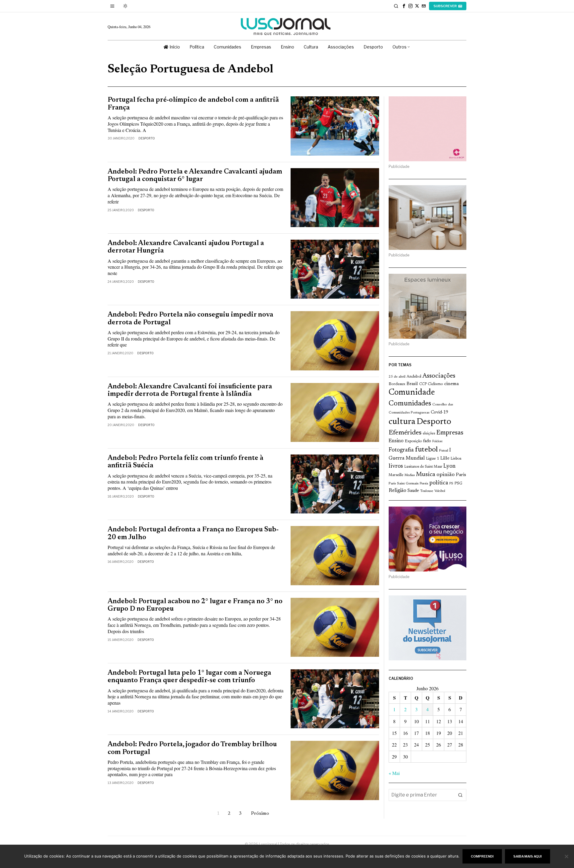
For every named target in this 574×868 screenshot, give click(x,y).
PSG (458, 483)
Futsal (443, 450)
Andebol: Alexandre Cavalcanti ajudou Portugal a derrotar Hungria (186, 247)
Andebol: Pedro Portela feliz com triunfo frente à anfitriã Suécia (185, 462)
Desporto (146, 138)
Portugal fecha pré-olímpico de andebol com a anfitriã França (193, 104)
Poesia (424, 483)
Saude (413, 491)
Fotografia (401, 450)
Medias (409, 475)
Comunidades (410, 403)
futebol (426, 450)
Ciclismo (435, 384)
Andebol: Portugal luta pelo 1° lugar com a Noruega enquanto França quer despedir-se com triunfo (189, 677)
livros (396, 466)
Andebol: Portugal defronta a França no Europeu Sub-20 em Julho (193, 533)
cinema (451, 383)
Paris (461, 475)
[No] (567, 856)
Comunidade (412, 393)
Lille (444, 458)
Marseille (396, 475)
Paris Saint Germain (404, 483)
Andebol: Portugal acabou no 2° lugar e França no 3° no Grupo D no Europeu (195, 605)
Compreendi (482, 856)
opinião (445, 475)
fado (427, 441)
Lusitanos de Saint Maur (423, 467)
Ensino (396, 441)
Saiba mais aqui (527, 856)
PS (451, 483)
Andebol (414, 376)
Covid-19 (439, 412)
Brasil (412, 384)
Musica (425, 475)
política (438, 483)
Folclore (437, 441)
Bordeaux (397, 384)
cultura (402, 421)
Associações (438, 376)
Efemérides (405, 432)
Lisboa (456, 458)
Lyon (449, 466)
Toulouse (426, 491)
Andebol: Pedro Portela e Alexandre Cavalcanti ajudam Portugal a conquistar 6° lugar (195, 175)
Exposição (413, 441)
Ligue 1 (432, 459)
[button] (460, 795)
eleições (429, 433)
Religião (397, 490)
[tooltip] (404, 6)
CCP (423, 384)
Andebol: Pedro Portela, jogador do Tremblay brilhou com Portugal (192, 748)
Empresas (449, 433)
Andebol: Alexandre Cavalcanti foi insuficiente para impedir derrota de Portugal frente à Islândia (190, 390)
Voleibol (439, 491)
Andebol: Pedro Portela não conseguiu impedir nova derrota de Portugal (190, 318)
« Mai (394, 773)
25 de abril (397, 376)
